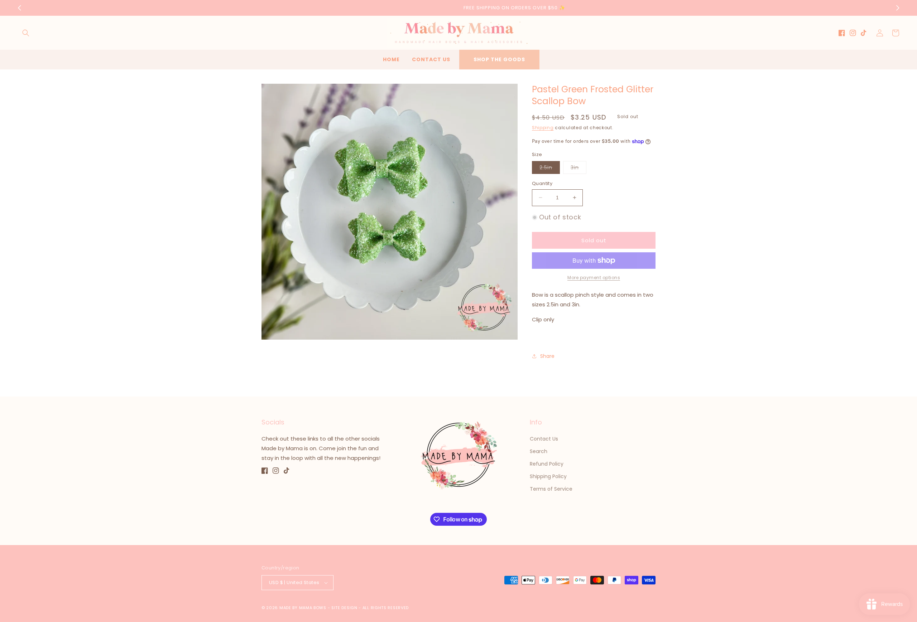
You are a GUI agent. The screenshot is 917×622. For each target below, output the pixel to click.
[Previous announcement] (19, 8)
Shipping (543, 128)
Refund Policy (546, 463)
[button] (26, 33)
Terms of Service (551, 488)
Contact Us (544, 438)
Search (538, 451)
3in (578, 169)
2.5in (549, 169)
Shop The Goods (499, 59)
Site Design (344, 608)
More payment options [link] (593, 277)
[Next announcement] (898, 8)
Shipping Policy (548, 476)
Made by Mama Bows (302, 608)
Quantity (542, 183)
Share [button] (547, 356)
